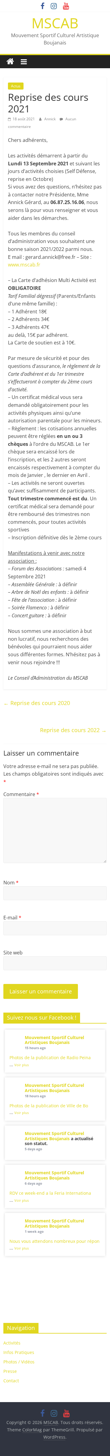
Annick (50, 119)
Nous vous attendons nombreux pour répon (54, 1241)
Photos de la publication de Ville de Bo (48, 1106)
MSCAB (55, 22)
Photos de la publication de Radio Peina (50, 1057)
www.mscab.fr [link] (24, 264)
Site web (13, 952)
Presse (10, 1371)
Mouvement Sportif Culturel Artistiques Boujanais (54, 1040)
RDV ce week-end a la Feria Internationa (50, 1193)
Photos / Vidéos (19, 1362)
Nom (11, 882)
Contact (11, 1381)
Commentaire (21, 794)
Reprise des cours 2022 (73, 730)
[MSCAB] (10, 61)
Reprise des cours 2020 (36, 703)
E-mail (12, 917)
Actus (15, 86)
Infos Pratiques (18, 1352)
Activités (11, 1343)
